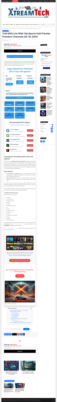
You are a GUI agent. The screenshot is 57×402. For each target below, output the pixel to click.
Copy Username (20, 82)
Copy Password (30, 82)
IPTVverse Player (15, 316)
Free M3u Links (11, 28)
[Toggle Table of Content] (30, 308)
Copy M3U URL (20, 97)
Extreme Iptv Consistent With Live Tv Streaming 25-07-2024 (19, 390)
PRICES (7, 24)
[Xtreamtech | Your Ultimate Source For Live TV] (28, 12)
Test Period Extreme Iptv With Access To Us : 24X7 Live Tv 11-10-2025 (8, 390)
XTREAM (11, 24)
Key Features (15, 320)
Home (4, 24)
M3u (14, 24)
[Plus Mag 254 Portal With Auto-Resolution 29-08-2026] (43, 105)
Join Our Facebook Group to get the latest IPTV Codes (20, 56)
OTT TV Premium (15, 312)
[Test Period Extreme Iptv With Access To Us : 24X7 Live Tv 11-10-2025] (8, 385)
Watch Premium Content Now (20, 260)
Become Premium (47, 68)
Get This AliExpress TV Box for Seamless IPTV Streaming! (21, 322)
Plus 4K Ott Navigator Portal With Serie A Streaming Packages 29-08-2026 (49, 81)
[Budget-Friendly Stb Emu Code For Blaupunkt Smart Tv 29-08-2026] (43, 90)
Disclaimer (29, 1)
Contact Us (25, 1)
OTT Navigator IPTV (16, 315)
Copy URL (9, 84)
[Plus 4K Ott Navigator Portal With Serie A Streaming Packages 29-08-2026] (43, 80)
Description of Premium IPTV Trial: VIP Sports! (19, 318)
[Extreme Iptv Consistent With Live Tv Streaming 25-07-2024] (20, 385)
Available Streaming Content (19, 321)
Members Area (35, 24)
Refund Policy (51, 1)
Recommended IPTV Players (16, 311)
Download (30, 130)
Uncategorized (43, 124)
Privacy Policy (46, 1)
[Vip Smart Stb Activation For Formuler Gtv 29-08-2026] (43, 113)
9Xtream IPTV (15, 317)
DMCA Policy (40, 1)
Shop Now (20, 276)
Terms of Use (34, 1)
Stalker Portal (18, 24)
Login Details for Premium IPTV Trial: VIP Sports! (19, 310)
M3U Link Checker (25, 24)
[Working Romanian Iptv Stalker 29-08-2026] (43, 99)
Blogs (31, 24)
